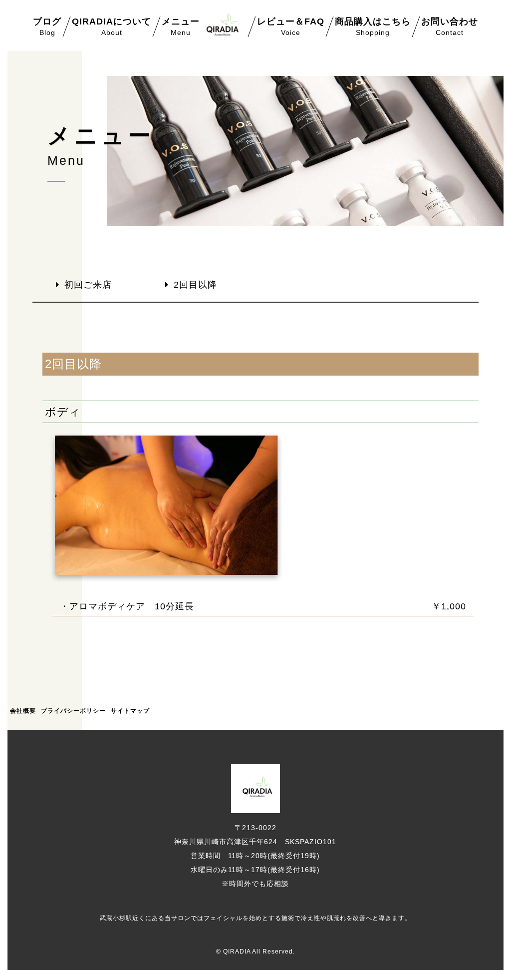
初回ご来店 (88, 285)
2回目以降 (195, 285)
